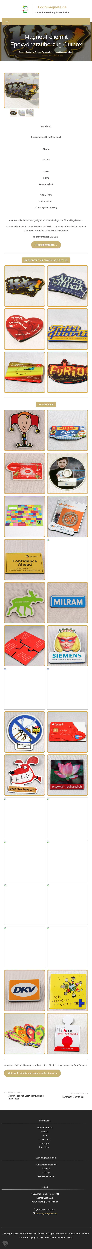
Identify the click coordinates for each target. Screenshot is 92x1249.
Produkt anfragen (45, 245)
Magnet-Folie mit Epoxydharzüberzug (45, 260)
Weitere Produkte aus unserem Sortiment (31, 1073)
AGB (44, 1135)
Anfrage (46, 1172)
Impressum (44, 1147)
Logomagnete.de (52, 7)
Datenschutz (45, 1139)
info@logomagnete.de (46, 1213)
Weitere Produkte (46, 1176)
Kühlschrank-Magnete (46, 1165)
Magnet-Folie (46, 404)
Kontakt (44, 1131)
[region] (46, 95)
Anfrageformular (79, 1065)
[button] (13, 113)
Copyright (44, 1143)
